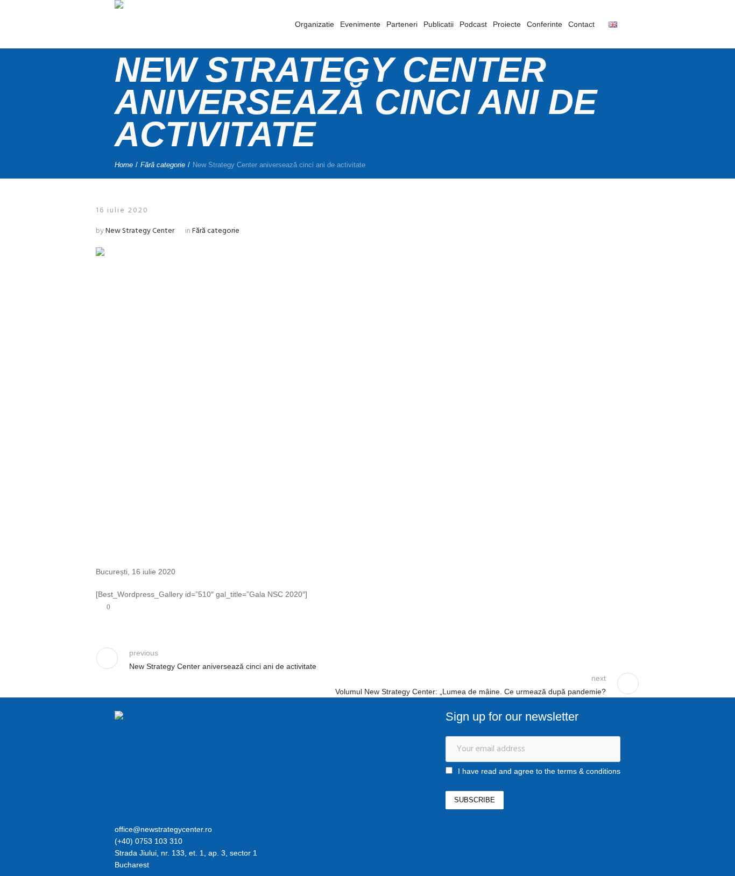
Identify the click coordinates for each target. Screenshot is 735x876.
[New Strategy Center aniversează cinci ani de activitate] (368, 397)
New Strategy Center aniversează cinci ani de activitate (222, 666)
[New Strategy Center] (171, 717)
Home (124, 165)
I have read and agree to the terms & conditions (539, 771)
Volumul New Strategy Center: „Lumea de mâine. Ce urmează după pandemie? (470, 691)
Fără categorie (162, 165)
